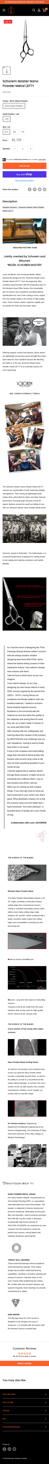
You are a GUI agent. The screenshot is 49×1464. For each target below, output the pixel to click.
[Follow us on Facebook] (4, 1449)
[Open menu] (4, 10)
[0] (44, 10)
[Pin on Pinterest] (34, 189)
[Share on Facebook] (29, 189)
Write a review (24, 1363)
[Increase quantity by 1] (30, 149)
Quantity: (6, 149)
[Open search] (33, 10)
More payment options (24, 180)
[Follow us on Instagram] (9, 1449)
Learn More (42, 159)
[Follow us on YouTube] (14, 1449)
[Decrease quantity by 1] (15, 149)
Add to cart (24, 166)
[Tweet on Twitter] (39, 189)
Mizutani (7, 92)
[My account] (39, 10)
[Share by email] (44, 189)
